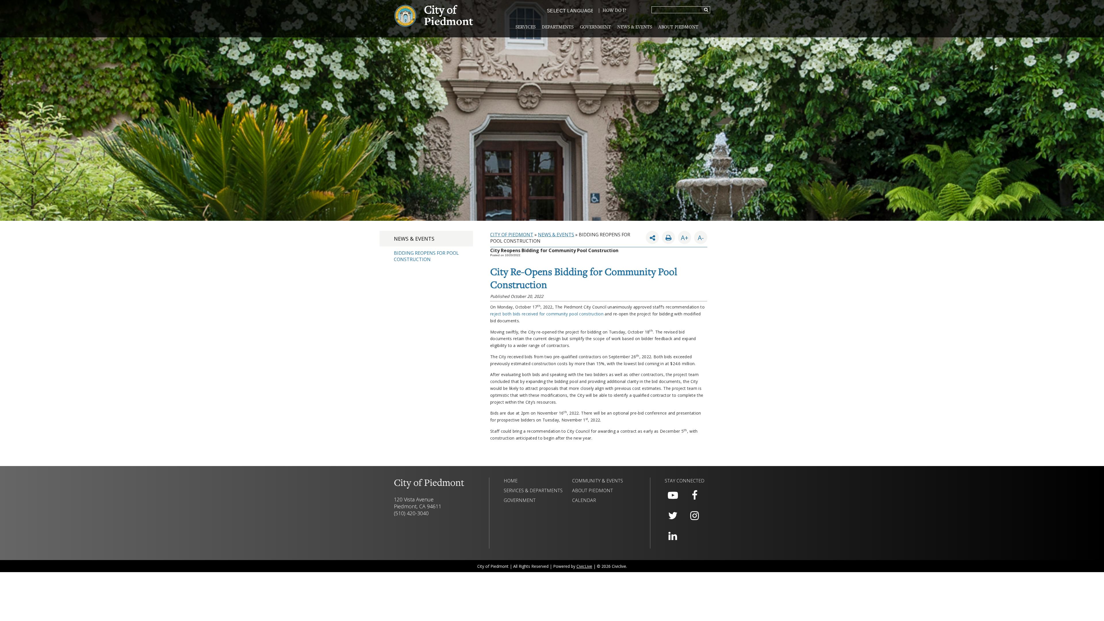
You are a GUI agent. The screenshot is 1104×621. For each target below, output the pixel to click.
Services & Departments (533, 490)
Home (511, 481)
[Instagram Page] (695, 516)
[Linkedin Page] (673, 536)
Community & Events (597, 481)
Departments (558, 27)
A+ (684, 237)
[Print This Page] (668, 237)
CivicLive (584, 566)
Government (595, 27)
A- (699, 236)
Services (525, 27)
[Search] (706, 10)
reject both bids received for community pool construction (546, 314)
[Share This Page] (652, 237)
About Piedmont (678, 27)
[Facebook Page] (695, 495)
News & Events (634, 27)
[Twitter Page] (673, 516)
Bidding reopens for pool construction (426, 256)
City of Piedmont (511, 234)
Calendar (584, 500)
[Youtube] (673, 495)
